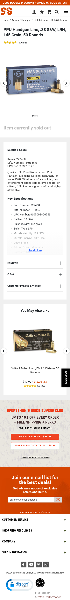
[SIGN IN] (34, 12)
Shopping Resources (17, 530)
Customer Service (15, 519)
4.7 (20, 43)
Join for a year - (35, 436)
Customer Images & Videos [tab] (24, 285)
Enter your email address (23, 499)
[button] (42, 12)
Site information (14, 552)
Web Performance (49, 597)
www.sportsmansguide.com (50, 573)
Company (8, 541)
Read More (35, 250)
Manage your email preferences (35, 512)
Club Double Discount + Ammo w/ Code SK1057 (35, 2)
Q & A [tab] (10, 274)
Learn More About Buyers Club (35, 457)
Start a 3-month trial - (35, 445)
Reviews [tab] (12, 262)
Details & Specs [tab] (17, 149)
